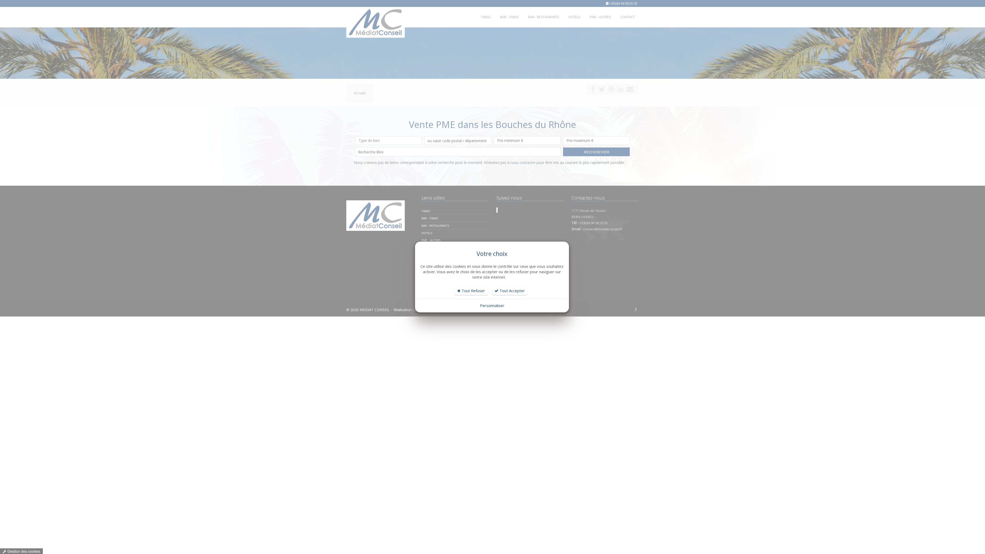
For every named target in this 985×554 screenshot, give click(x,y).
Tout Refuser (472, 290)
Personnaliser (492, 305)
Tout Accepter (511, 290)
